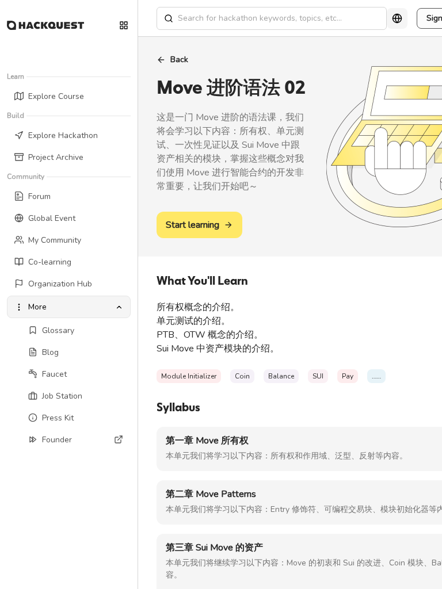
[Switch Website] (124, 25)
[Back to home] (45, 25)
